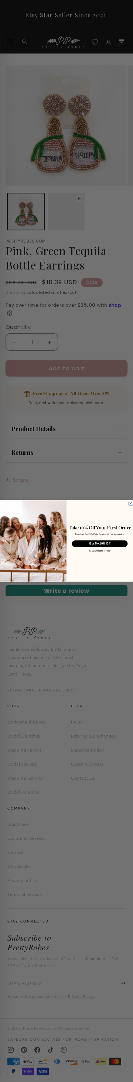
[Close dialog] (130, 503)
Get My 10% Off (99, 543)
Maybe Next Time (99, 551)
